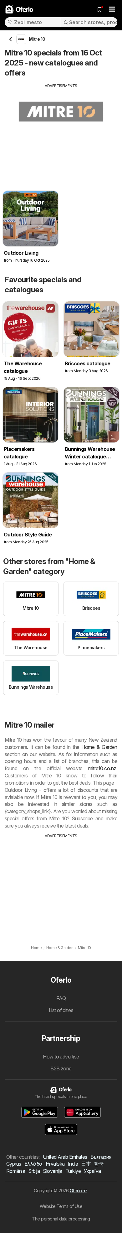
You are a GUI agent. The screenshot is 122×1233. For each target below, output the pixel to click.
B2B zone (61, 1068)
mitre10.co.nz (102, 768)
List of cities (61, 1010)
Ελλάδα (33, 1164)
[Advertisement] (61, 132)
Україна (92, 1171)
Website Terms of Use (61, 1206)
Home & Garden (99, 747)
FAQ (61, 998)
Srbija (34, 1171)
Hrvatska (55, 1164)
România (15, 1171)
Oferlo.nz (78, 1190)
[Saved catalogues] (99, 9)
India (73, 1164)
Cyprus (13, 1164)
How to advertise (61, 1056)
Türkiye (73, 1171)
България (100, 1157)
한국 (99, 1164)
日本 (86, 1164)
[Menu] (112, 9)
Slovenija (52, 1171)
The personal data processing (61, 1218)
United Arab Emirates (65, 1157)
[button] (39, 1112)
